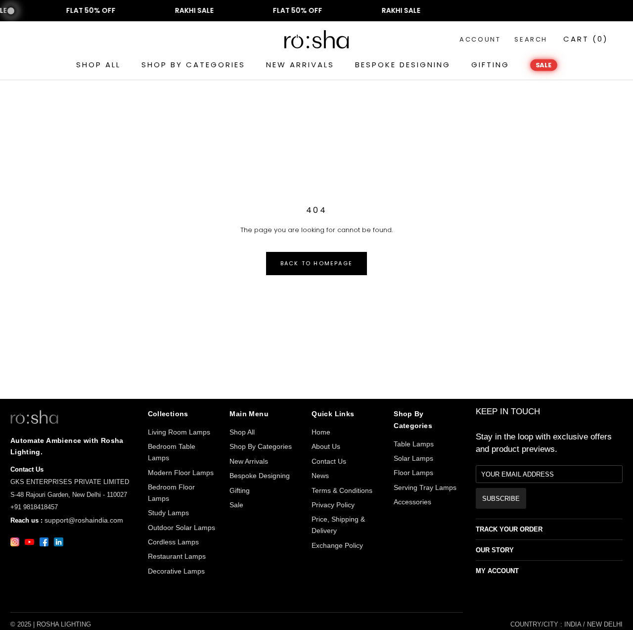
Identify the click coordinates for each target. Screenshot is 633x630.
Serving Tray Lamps (425, 487)
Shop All (242, 432)
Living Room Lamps (179, 432)
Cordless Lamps (173, 542)
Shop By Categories (260, 446)
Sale (236, 505)
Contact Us (329, 461)
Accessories (412, 502)
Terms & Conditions (342, 490)
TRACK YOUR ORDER (509, 529)
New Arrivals (248, 461)
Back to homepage (316, 263)
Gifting (239, 490)
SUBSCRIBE (501, 498)
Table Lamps (414, 444)
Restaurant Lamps (177, 556)
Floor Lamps (413, 473)
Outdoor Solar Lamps (181, 528)
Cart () (585, 39)
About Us (326, 446)
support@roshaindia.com (84, 520)
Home (321, 432)
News (320, 476)
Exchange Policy (337, 545)
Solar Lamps (413, 458)
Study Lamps (168, 513)
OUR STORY (495, 550)
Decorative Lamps (176, 571)
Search (530, 39)
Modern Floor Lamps (181, 473)
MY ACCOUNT (497, 571)
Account (479, 39)
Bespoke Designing (259, 476)
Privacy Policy (333, 505)
